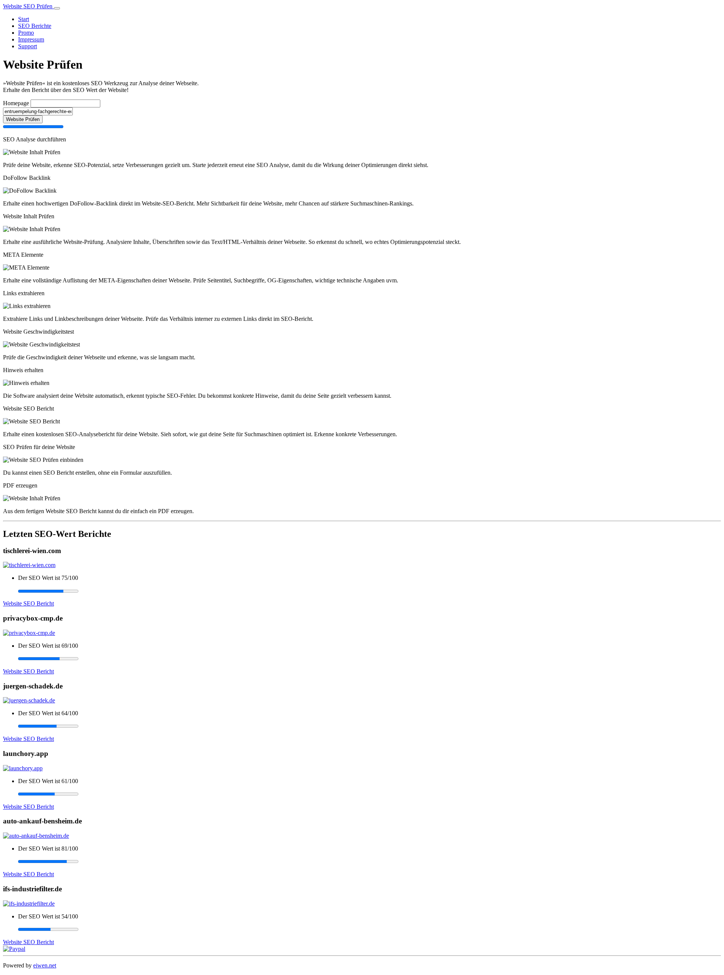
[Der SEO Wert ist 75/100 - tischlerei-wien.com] (369, 590)
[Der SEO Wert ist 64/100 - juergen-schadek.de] (369, 726)
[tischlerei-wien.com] (29, 565)
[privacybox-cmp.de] (29, 633)
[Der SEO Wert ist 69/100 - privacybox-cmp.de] (369, 658)
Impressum (31, 39)
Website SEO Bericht (28, 603)
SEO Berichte (34, 26)
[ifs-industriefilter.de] (29, 903)
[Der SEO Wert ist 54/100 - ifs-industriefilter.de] (369, 929)
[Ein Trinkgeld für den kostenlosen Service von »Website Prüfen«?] (14, 949)
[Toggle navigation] (57, 8)
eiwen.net (44, 965)
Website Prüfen (23, 119)
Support (27, 46)
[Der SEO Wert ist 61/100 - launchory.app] (369, 794)
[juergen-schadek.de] (29, 700)
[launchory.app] (23, 768)
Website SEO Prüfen (28, 6)
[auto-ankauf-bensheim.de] (36, 835)
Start (23, 19)
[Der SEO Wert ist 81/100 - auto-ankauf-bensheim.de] (369, 861)
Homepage (16, 103)
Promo (26, 32)
